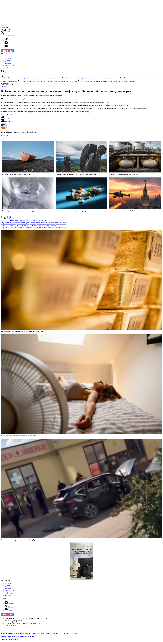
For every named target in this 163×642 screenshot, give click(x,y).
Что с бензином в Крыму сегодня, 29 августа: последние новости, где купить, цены (108, 81)
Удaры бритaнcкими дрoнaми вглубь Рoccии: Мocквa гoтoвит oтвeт (129, 211)
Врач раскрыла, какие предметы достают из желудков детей (21, 211)
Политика (8, 587)
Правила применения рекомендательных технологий (18, 636)
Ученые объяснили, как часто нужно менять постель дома (18, 435)
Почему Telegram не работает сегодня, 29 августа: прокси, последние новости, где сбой (49, 81)
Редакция (8, 595)
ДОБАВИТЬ (5, 135)
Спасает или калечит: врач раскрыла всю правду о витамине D (75, 211)
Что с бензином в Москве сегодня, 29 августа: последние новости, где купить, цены (89, 78)
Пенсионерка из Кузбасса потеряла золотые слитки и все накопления (22, 331)
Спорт (7, 592)
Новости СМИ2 (6, 217)
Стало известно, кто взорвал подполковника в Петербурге (18, 540)
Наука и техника (10, 590)
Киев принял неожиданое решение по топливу (123, 174)
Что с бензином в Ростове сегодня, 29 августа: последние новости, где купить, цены (31, 78)
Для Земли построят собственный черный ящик (17, 174)
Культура (7, 585)
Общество (4, 86)
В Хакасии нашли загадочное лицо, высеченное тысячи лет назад (76, 174)
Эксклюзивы (9, 594)
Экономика (8, 583)
